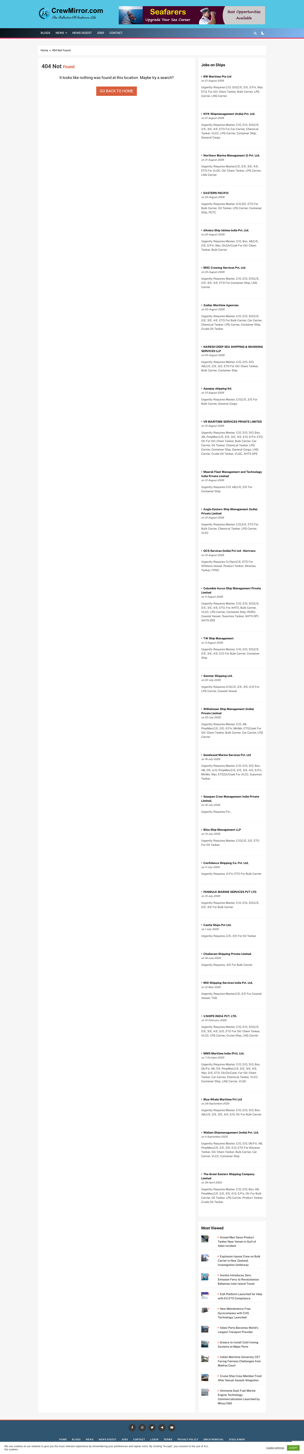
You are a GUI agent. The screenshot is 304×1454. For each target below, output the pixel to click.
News (60, 33)
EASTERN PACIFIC (216, 193)
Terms (168, 1439)
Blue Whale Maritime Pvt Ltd (222, 1099)
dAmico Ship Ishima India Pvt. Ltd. (226, 230)
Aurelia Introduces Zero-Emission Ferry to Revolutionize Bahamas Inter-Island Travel (238, 1279)
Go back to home (116, 91)
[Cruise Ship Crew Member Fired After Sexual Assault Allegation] (209, 1376)
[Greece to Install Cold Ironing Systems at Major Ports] (209, 1342)
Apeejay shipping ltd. (217, 388)
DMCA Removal (213, 1439)
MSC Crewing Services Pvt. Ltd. (224, 267)
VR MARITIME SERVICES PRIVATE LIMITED (232, 421)
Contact (116, 33)
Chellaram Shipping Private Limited (227, 954)
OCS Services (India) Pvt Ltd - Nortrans (229, 550)
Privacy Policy (188, 1439)
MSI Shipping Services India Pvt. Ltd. (228, 982)
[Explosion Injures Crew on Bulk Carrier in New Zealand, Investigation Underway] (209, 1256)
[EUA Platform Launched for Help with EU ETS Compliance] (209, 1294)
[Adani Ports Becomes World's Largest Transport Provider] (209, 1327)
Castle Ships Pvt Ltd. (217, 925)
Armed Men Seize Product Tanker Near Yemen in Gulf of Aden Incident (237, 1242)
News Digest (82, 33)
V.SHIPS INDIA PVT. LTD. (220, 1016)
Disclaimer (237, 1439)
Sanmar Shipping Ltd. (218, 676)
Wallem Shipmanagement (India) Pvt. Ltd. (231, 1132)
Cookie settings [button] (275, 1448)
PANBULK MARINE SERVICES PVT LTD (229, 892)
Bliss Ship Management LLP (222, 829)
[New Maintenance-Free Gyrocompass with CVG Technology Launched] (209, 1308)
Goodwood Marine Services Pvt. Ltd (227, 755)
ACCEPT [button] (293, 1448)
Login (154, 1439)
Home (63, 1439)
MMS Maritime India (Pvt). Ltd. (223, 1053)
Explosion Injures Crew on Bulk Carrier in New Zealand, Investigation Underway (239, 1261)
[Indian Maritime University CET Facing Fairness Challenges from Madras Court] (209, 1357)
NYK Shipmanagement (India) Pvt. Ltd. (229, 114)
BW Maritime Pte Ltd (217, 76)
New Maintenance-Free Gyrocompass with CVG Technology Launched (234, 1313)
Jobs (100, 33)
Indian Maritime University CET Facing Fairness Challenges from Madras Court (239, 1361)
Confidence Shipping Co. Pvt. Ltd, (226, 863)
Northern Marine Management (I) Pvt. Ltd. (231, 155)
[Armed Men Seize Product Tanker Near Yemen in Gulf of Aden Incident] (209, 1237)
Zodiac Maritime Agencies (221, 305)
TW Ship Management (218, 638)
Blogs (45, 33)
